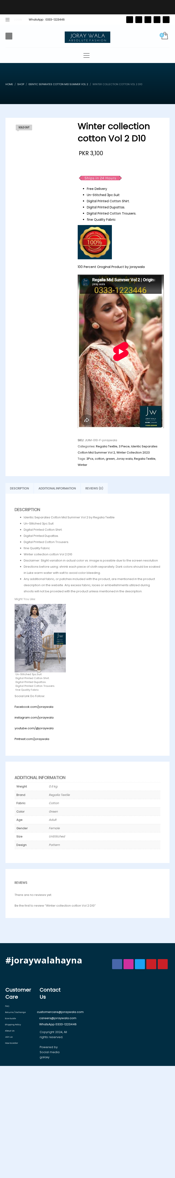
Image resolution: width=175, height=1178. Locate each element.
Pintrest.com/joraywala (32, 739)
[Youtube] (166, 19)
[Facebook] (138, 19)
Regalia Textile (106, 446)
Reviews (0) (94, 488)
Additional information (57, 488)
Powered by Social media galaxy (49, 1052)
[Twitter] (129, 19)
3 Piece (124, 446)
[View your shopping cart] (164, 36)
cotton (99, 459)
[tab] (19, 488)
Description (19, 488)
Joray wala (124, 459)
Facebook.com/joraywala (34, 707)
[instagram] (157, 19)
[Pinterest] (147, 19)
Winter (82, 465)
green (110, 459)
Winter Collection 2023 (133, 452)
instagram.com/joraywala (34, 717)
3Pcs (89, 459)
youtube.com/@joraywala (34, 728)
